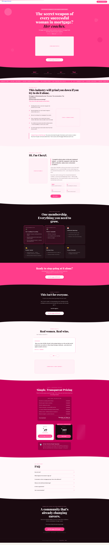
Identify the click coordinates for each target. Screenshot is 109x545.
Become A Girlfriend (102, 1)
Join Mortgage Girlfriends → (54, 59)
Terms (66, 540)
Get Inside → (56, 196)
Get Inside (64, 436)
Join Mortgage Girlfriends (45, 436)
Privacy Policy (61, 540)
